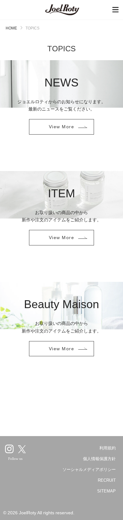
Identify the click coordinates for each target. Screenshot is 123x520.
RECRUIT (107, 480)
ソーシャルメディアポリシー (89, 469)
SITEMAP (106, 491)
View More (61, 126)
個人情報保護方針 (99, 458)
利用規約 (107, 448)
